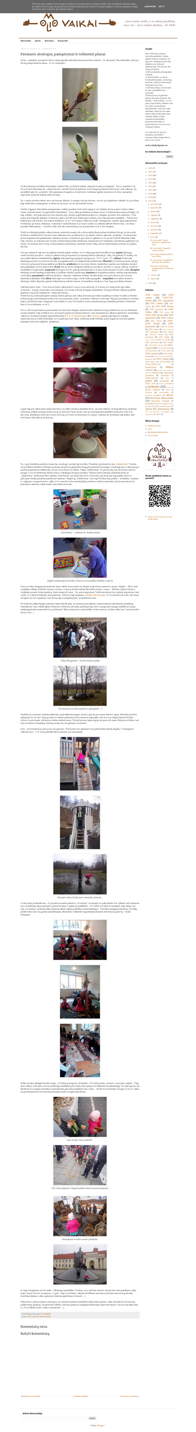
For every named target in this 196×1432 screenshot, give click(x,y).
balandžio (155, 233)
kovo (153, 237)
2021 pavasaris (152, 332)
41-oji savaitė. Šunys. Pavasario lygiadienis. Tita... (160, 242)
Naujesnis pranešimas (30, 1396)
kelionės (153, 386)
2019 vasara (156, 321)
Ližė (149, 429)
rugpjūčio (155, 218)
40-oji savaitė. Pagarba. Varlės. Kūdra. (160, 249)
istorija (161, 384)
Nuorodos (49, 41)
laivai (168, 390)
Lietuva (148, 392)
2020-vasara (166, 329)
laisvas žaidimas (152, 389)
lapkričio (155, 207)
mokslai (148, 403)
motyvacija (159, 403)
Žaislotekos (122, 464)
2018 (150, 197)
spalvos (167, 412)
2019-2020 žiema (159, 322)
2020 (150, 190)
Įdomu (38, 41)
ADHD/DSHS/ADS (153, 364)
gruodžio (155, 204)
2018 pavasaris (156, 309)
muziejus (170, 404)
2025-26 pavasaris (160, 356)
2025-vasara (150, 362)
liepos (154, 222)
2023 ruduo (168, 342)
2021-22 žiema (156, 334)
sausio (154, 278)
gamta (148, 380)
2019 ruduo (167, 317)
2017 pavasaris (33, 1316)
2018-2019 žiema (154, 315)
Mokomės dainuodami (161, 397)
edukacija (156, 372)
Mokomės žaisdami (160, 401)
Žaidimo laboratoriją (95, 595)
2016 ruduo (152, 294)
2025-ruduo (162, 358)
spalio (153, 211)
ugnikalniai (149, 414)
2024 (150, 175)
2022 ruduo (164, 337)
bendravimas (150, 367)
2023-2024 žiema (156, 345)
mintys (42, 1316)
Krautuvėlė (63, 41)
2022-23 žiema (163, 339)
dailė (147, 373)
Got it (162, 6)
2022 (150, 182)
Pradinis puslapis (80, 1396)
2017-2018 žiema (164, 306)
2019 (150, 193)
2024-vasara (151, 353)
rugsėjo (154, 215)
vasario (154, 275)
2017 (150, 201)
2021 (150, 186)
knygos (168, 387)
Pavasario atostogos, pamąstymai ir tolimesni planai (161, 268)
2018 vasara (164, 312)
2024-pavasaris (151, 351)
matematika (164, 392)
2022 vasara (149, 340)
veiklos (158, 414)
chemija (168, 370)
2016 (150, 283)
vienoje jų (96, 316)
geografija (164, 381)
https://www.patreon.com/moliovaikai (160, 518)
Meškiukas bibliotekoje (158, 432)
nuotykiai (151, 406)
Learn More (150, 6)
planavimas (163, 408)
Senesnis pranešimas (130, 1396)
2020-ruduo (153, 329)
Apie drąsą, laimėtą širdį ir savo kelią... (161, 255)
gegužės (155, 229)
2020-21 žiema (166, 326)
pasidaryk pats (165, 406)
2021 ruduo (168, 332)
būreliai (160, 370)
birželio (154, 226)
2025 (150, 172)
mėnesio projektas (153, 395)
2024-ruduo (166, 351)
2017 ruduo (156, 303)
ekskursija (165, 375)
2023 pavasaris (152, 342)
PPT (146, 412)
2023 (150, 179)
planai (48, 1316)
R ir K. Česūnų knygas (75, 316)
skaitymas (156, 412)
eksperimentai (151, 378)
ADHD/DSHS (164, 362)
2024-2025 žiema (164, 348)
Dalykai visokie (154, 426)
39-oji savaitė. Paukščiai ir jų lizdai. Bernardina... (161, 261)
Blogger (101, 1425)
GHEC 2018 (150, 383)
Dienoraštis (26, 41)
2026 (150, 168)
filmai (167, 378)
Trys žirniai (153, 435)
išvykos (170, 383)
